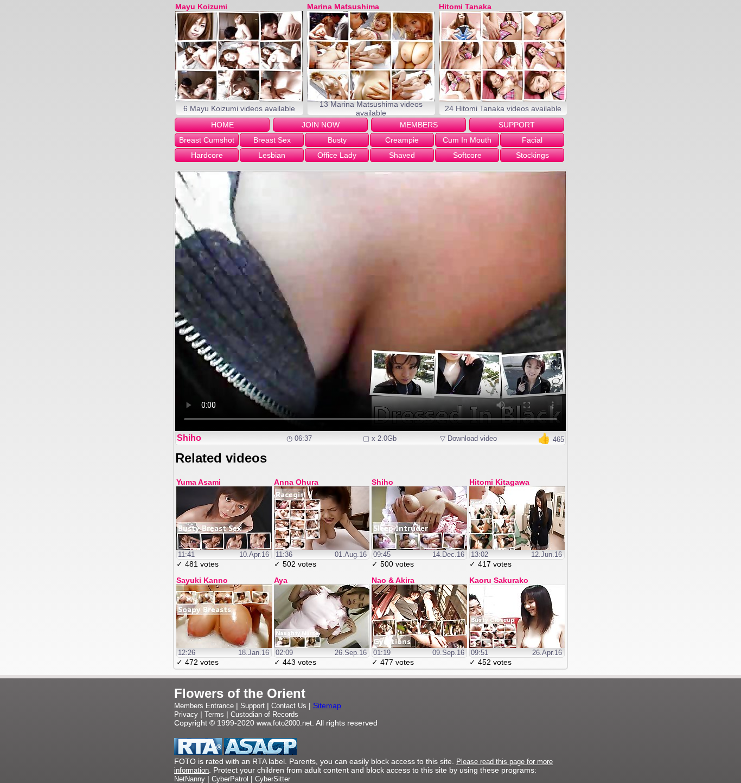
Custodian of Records (264, 714)
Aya (281, 580)
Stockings (532, 155)
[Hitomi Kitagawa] (517, 547)
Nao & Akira (393, 580)
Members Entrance (204, 706)
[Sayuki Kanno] (224, 645)
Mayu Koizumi (201, 6)
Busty (337, 140)
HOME (222, 124)
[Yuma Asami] (224, 547)
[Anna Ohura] (321, 547)
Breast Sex (272, 140)
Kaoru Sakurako (498, 580)
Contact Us (288, 706)
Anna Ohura (296, 482)
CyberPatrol (230, 779)
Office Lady (336, 155)
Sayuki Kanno (202, 580)
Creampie (402, 140)
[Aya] (321, 645)
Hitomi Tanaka (465, 6)
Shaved (402, 155)
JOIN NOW (321, 124)
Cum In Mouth (467, 140)
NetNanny (189, 779)
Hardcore (207, 155)
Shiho (189, 437)
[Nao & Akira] (419, 645)
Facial (532, 140)
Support (252, 706)
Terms (214, 714)
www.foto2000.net (284, 723)
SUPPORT (517, 124)
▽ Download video (468, 438)
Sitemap (327, 705)
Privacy (186, 714)
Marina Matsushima (343, 6)
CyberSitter (272, 779)
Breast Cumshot (206, 140)
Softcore (467, 155)
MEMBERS (419, 124)
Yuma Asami (198, 482)
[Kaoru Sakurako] (517, 645)
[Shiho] (419, 547)
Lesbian (271, 155)
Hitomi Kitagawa (499, 482)
